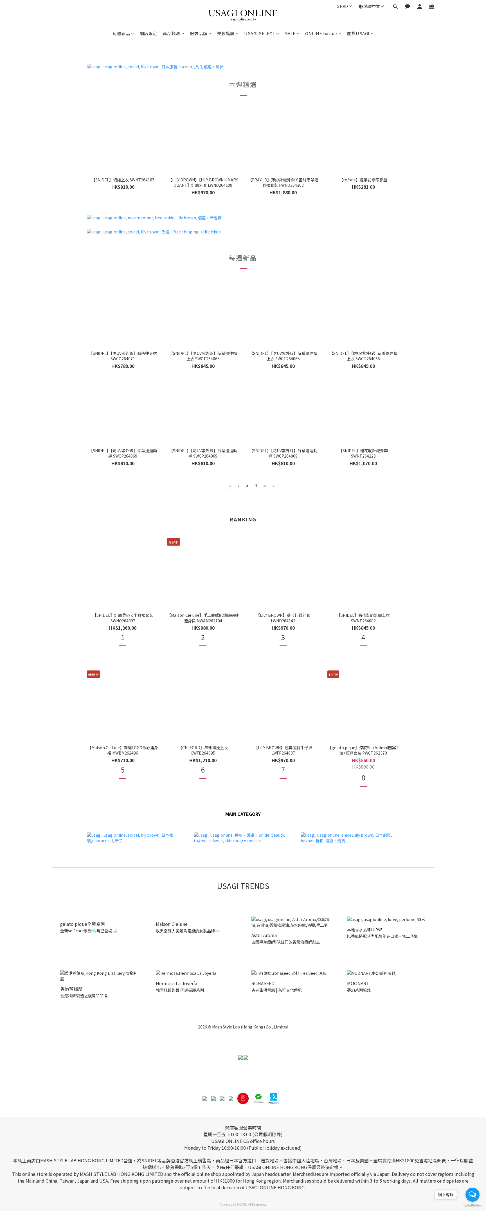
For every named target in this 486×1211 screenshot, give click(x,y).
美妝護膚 (226, 33)
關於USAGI (358, 33)
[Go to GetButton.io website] (473, 1205)
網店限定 (148, 33)
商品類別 (171, 33)
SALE (290, 33)
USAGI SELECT (259, 33)
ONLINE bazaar (321, 33)
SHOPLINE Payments (251, 1204)
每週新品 (121, 33)
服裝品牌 (198, 33)
